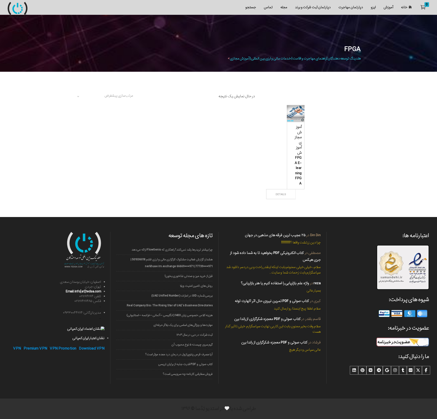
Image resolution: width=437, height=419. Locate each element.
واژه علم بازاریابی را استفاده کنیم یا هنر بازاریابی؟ (275, 283)
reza (317, 283)
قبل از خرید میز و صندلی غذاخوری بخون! (189, 276)
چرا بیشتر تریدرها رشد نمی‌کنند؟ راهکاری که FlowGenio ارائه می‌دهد (172, 250)
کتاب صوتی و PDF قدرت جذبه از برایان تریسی (185, 364)
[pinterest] (362, 370)
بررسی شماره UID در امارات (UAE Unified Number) (182, 296)
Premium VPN (35, 348)
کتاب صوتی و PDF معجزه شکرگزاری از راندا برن (267, 319)
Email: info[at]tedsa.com (83, 291)
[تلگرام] (379, 370)
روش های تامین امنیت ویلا (196, 286)
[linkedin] (354, 370)
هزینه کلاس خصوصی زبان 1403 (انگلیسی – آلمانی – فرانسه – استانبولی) (170, 315)
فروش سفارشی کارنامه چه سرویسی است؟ (188, 374)
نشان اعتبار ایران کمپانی (88, 338)
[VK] (370, 370)
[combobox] (104, 96)
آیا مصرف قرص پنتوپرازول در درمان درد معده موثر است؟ (179, 354)
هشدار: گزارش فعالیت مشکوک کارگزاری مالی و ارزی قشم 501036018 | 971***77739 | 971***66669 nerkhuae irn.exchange (172, 262)
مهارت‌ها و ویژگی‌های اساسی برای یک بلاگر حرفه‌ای (183, 325)
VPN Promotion (63, 348)
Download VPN (91, 348)
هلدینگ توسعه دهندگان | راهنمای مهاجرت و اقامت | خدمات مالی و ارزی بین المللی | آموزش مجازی (295, 58)
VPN (17, 348)
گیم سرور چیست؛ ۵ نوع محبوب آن (192, 344)
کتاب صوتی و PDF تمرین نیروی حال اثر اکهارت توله (272, 301)
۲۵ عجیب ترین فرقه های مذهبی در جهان (275, 235)
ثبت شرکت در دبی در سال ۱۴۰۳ (194, 335)
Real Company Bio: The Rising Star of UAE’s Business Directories (170, 305)
